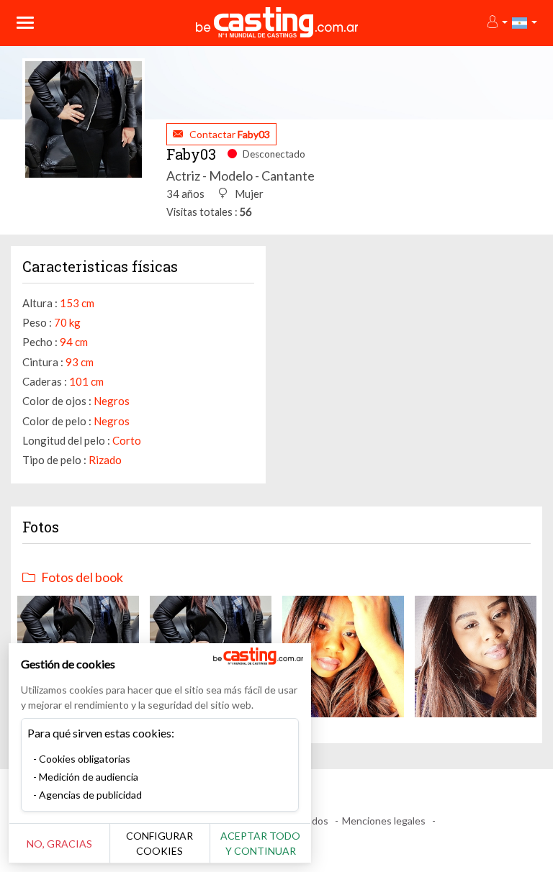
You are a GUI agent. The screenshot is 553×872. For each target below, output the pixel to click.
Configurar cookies (159, 843)
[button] (496, 22)
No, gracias (59, 843)
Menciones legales (384, 820)
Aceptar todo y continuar (260, 843)
